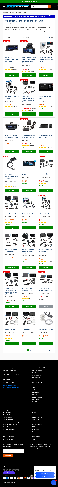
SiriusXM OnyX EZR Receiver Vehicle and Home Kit (46, 212)
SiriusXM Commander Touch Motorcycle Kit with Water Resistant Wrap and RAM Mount (29, 60)
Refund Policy (35, 419)
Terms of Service (36, 422)
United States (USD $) (9, 463)
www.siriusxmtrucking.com (10, 392)
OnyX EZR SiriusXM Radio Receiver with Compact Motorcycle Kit (28, 251)
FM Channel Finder (8, 419)
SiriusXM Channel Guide (9, 427)
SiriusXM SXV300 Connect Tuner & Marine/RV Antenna (46, 328)
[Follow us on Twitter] (7, 469)
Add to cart (11, 75)
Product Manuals (7, 417)
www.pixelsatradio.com (9, 390)
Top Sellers (35, 387)
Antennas (34, 380)
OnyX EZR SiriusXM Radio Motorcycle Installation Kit (11, 136)
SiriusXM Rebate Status (9, 429)
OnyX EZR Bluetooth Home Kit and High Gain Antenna (45, 289)
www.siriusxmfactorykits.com (11, 387)
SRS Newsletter (36, 429)
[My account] (55, 6)
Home (4, 12)
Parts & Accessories (37, 382)
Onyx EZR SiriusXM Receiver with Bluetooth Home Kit (29, 289)
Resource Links (7, 412)
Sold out (46, 306)
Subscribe (8, 455)
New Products (35, 389)
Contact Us (34, 412)
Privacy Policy (35, 414)
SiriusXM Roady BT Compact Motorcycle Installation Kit (46, 173)
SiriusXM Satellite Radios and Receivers (16, 12)
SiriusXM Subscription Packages (11, 422)
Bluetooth (34, 385)
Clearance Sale (35, 392)
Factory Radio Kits (36, 375)
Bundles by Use (36, 377)
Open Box (34, 394)
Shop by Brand (35, 399)
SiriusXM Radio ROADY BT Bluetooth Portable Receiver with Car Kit (46, 59)
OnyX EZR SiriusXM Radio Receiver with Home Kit (28, 212)
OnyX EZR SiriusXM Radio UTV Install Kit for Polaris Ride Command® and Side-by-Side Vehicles (11, 291)
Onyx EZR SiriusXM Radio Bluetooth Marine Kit (11, 328)
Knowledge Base (7, 414)
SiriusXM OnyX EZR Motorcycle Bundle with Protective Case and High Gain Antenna (28, 99)
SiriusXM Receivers (37, 372)
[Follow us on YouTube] (15, 469)
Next (50, 350)
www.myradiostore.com (9, 385)
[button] (53, 482)
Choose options (11, 114)
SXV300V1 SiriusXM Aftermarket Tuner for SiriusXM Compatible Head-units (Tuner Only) (11, 175)
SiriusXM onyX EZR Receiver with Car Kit (12, 97)
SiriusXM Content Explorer (10, 424)
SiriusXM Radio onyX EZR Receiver (45, 97)
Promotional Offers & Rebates (39, 368)
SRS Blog (5, 410)
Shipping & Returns (37, 417)
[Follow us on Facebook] (4, 469)
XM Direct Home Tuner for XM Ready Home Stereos (28, 136)
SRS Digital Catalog (37, 397)
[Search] (49, 6)
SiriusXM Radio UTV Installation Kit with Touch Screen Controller (11, 59)
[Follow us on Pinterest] (13, 469)
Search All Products (37, 370)
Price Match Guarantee (38, 424)
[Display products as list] (52, 37)
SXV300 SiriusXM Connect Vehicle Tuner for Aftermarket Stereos (45, 137)
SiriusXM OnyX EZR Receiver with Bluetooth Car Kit (12, 250)
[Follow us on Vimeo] (18, 469)
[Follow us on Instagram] (10, 469)
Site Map (34, 431)
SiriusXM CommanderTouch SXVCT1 (28, 173)
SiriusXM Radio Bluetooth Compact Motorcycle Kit (11, 212)
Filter (9, 37)
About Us (34, 410)
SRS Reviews (35, 427)
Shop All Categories (37, 402)
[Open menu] (4, 6)
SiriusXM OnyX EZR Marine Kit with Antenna (28, 328)
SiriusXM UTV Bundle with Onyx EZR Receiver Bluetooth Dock (45, 251)
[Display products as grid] (49, 37)
